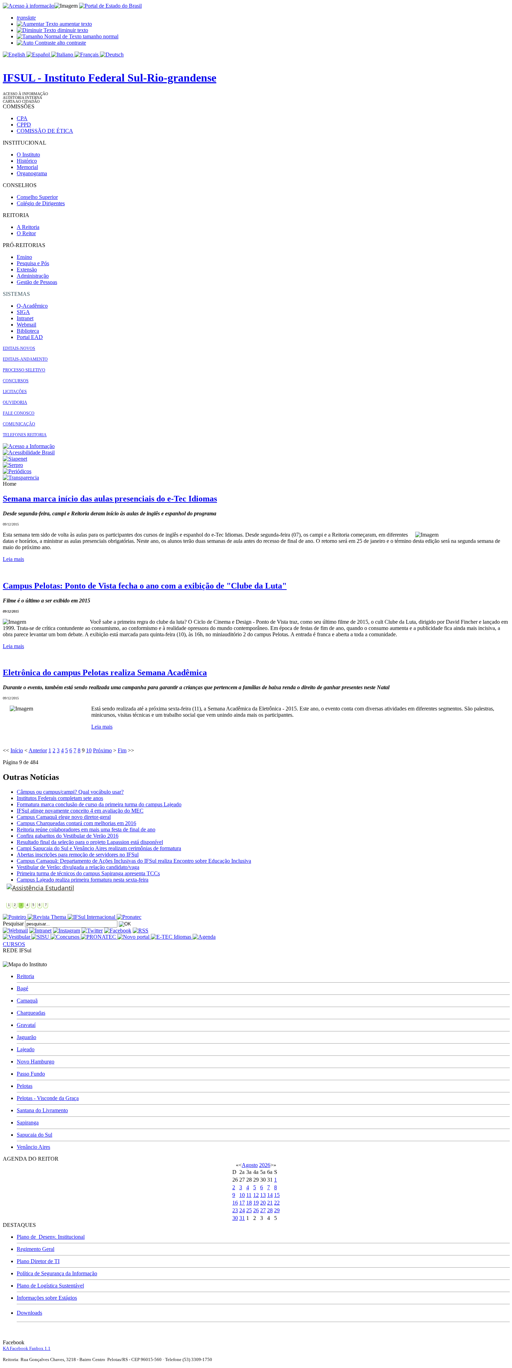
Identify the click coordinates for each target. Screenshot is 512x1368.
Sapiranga (28, 1122)
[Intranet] (40, 930)
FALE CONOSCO (18, 413)
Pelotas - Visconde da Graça (48, 1098)
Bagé (22, 988)
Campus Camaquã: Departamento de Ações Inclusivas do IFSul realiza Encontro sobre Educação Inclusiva (134, 861)
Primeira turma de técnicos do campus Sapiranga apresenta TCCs (88, 873)
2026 (264, 1165)
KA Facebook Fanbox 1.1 (27, 1348)
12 (256, 1195)
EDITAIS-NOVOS (19, 348)
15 (277, 1195)
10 (89, 750)
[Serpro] (13, 465)
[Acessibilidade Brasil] (29, 452)
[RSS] (140, 930)
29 (277, 1210)
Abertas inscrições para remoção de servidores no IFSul (78, 855)
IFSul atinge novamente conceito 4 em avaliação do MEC (80, 811)
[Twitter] (92, 930)
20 (263, 1203)
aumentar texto (75, 24)
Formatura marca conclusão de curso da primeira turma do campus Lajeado (99, 804)
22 (277, 1203)
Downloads (29, 1313)
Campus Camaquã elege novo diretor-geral (64, 817)
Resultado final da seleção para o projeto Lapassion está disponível (90, 842)
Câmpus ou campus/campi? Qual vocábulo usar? (70, 792)
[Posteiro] (15, 917)
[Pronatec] (129, 917)
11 (248, 1195)
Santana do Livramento (42, 1110)
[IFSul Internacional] (92, 917)
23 (235, 1210)
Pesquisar (13, 924)
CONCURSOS (16, 380)
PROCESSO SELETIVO (24, 370)
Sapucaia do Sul (34, 1135)
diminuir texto (72, 30)
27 (263, 1210)
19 (256, 1203)
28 (270, 1210)
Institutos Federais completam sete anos (60, 798)
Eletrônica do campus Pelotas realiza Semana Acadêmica (105, 672)
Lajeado (25, 1049)
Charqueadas (31, 1013)
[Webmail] (15, 930)
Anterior (38, 750)
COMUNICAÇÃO (19, 424)
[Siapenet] (15, 459)
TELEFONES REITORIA (25, 434)
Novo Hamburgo (35, 1062)
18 (249, 1203)
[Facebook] (117, 930)
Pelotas (24, 1086)
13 (263, 1195)
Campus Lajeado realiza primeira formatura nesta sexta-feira (82, 880)
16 (235, 1203)
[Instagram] (66, 930)
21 (270, 1203)
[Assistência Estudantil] (40, 888)
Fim (122, 750)
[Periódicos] (17, 471)
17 (242, 1203)
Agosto (250, 1165)
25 (249, 1210)
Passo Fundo (31, 1074)
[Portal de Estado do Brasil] (110, 6)
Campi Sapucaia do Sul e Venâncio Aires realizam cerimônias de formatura (99, 848)
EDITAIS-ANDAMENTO (25, 359)
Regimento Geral (35, 1249)
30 (235, 1218)
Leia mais (13, 559)
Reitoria (25, 976)
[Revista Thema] (48, 917)
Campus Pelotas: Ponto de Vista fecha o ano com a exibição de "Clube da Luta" (145, 585)
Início (16, 750)
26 (256, 1210)
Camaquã (27, 1001)
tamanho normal (100, 36)
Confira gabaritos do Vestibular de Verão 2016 (67, 836)
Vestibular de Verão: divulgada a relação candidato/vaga (78, 867)
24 (242, 1210)
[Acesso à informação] (28, 6)
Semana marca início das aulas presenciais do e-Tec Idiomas (110, 498)
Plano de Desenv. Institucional (51, 1237)
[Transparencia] (21, 478)
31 (242, 1218)
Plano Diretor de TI (38, 1261)
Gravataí (26, 1025)
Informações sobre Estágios (47, 1298)
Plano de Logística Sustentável (50, 1286)
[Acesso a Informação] (29, 446)
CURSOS (14, 944)
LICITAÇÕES (15, 391)
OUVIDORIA (15, 402)
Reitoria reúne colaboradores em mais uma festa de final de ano (86, 829)
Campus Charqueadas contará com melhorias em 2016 (76, 823)
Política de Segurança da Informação (57, 1273)
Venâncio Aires (33, 1147)
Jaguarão (26, 1037)
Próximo (102, 750)
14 (270, 1195)
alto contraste (71, 43)
